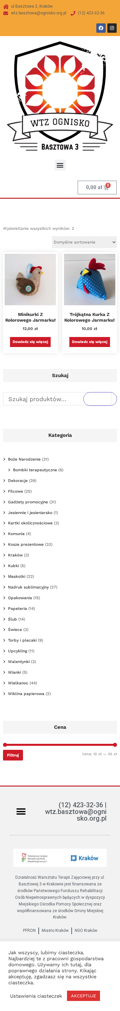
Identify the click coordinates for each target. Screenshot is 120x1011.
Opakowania (20, 598)
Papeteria (17, 608)
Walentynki (19, 661)
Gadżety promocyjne (28, 502)
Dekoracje (18, 480)
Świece (15, 629)
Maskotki (16, 576)
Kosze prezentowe (26, 544)
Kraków (15, 555)
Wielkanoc (18, 683)
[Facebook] (101, 28)
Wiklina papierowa (26, 693)
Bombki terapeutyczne (35, 470)
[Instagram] (112, 28)
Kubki (13, 565)
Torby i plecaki (22, 640)
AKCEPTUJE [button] (83, 995)
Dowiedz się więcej (30, 342)
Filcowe (15, 491)
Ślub (12, 619)
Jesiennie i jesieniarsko (30, 512)
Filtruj (13, 755)
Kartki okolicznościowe (30, 523)
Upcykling (17, 651)
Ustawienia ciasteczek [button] (36, 996)
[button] (60, 165)
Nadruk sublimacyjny (28, 587)
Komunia (16, 533)
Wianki (14, 672)
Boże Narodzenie (24, 459)
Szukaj (100, 399)
